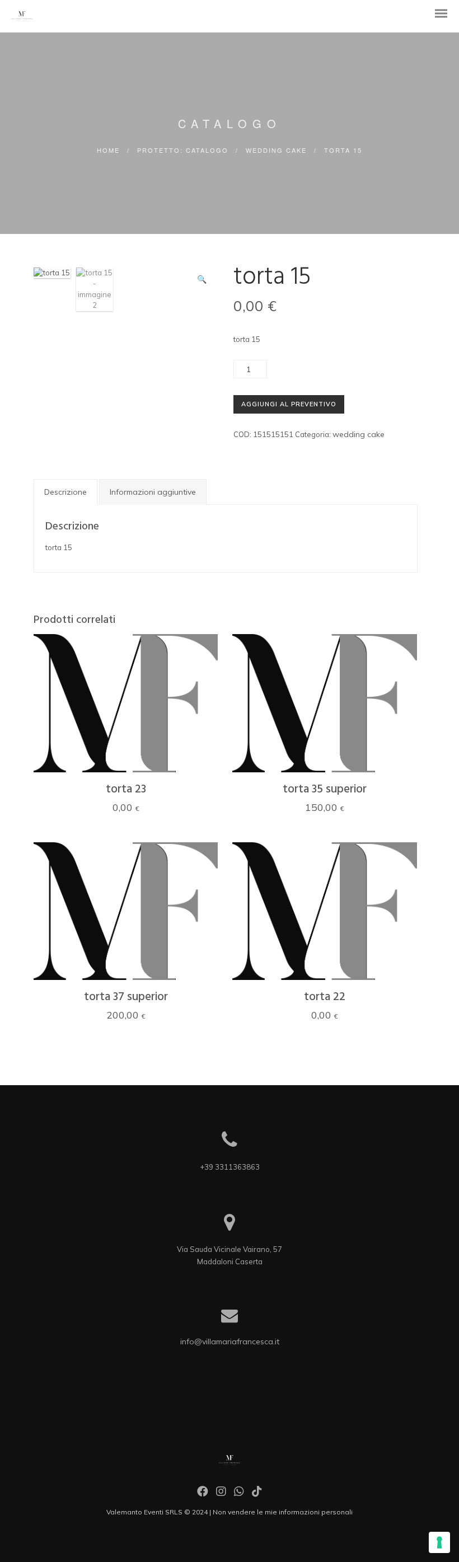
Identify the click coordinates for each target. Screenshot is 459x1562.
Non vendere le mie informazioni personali (283, 1512)
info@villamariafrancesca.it (229, 1341)
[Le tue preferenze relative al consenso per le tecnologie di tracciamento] (439, 1542)
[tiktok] (257, 1494)
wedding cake (276, 150)
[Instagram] (221, 1494)
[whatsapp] (239, 1494)
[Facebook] (202, 1494)
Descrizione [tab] (65, 492)
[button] (202, 280)
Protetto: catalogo (182, 150)
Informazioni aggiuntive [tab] (153, 492)
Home (108, 150)
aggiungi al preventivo (288, 404)
